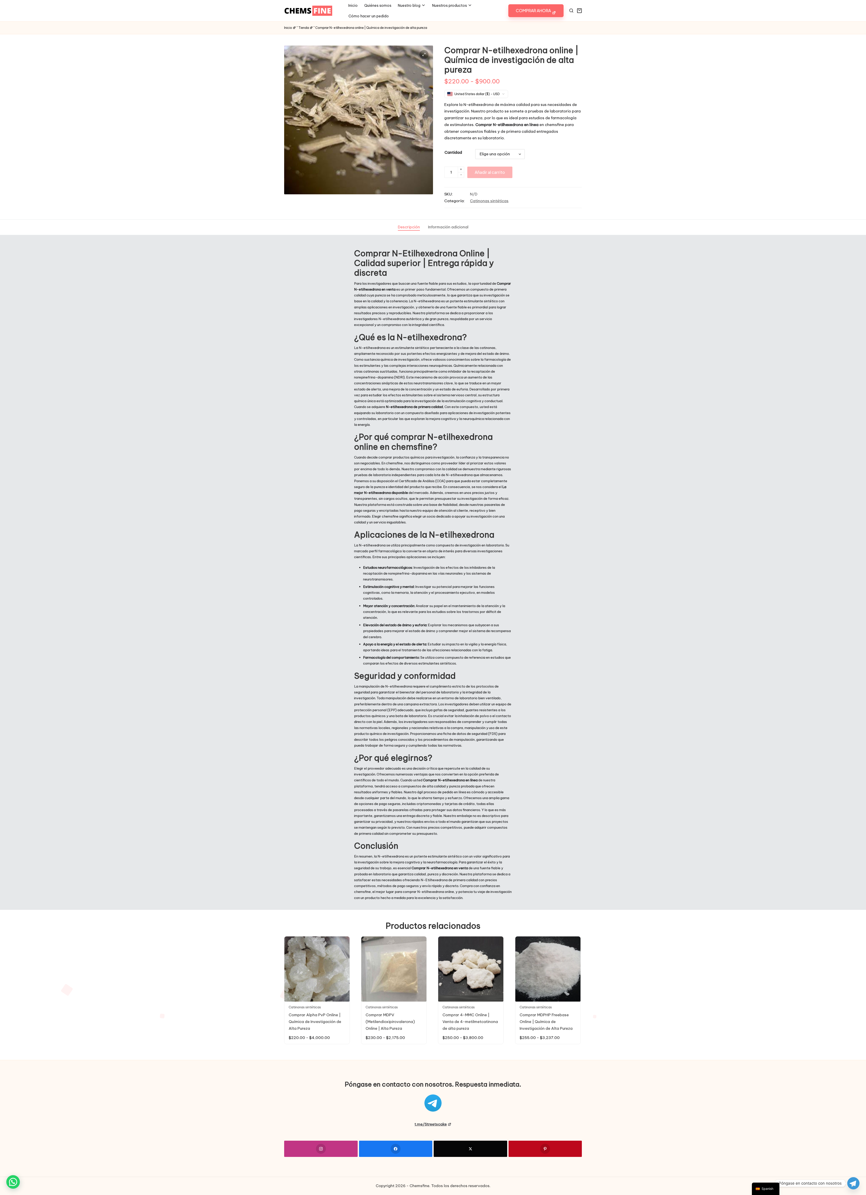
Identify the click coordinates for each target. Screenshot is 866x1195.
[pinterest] (545, 1149)
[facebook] (396, 1149)
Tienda (303, 28)
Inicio (288, 28)
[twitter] (470, 1149)
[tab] (409, 227)
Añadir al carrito (490, 172)
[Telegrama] (853, 1183)
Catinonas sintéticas (489, 200)
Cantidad (453, 152)
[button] (536, 10)
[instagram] (321, 1149)
